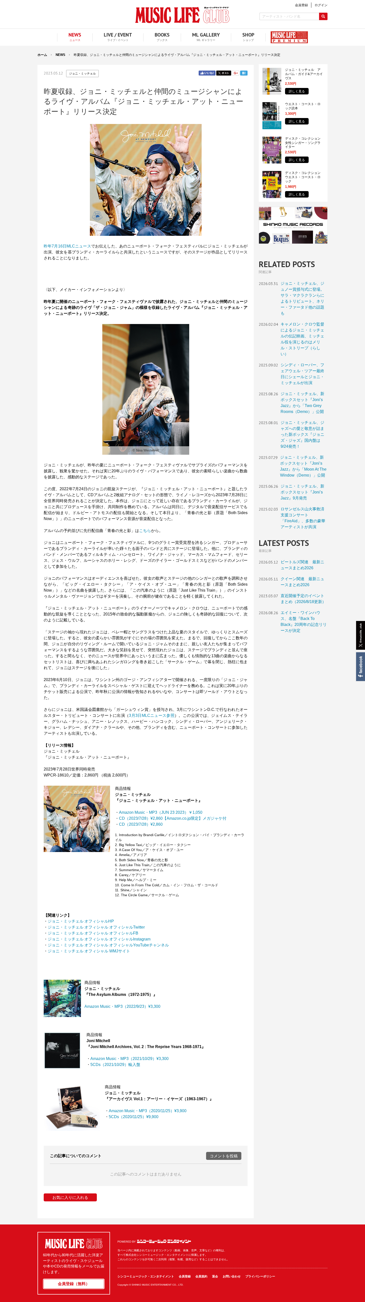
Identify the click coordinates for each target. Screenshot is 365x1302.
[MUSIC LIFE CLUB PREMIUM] (287, 37)
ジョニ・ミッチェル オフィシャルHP (81, 921)
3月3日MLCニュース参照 (152, 715)
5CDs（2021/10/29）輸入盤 (115, 1064)
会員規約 (201, 1276)
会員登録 (185, 1276)
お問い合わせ (232, 1276)
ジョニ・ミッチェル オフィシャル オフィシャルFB (93, 933)
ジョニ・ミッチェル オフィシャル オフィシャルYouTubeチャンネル (108, 945)
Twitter (223, 73)
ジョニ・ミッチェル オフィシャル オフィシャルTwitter (96, 927)
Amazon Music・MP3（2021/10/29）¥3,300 (129, 1059)
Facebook (360, 666)
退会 (215, 1276)
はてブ (244, 73)
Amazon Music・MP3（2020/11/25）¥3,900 (147, 1111)
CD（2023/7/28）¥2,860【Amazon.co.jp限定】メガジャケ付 (172, 818)
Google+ (235, 73)
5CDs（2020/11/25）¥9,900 (133, 1117)
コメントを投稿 (224, 1156)
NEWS (60, 55)
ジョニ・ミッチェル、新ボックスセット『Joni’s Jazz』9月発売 (302, 492)
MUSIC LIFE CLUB (182, 15)
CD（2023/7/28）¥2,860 (141, 824)
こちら (145, 531)
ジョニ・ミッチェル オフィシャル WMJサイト (89, 951)
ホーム (42, 55)
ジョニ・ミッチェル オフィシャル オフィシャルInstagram (99, 939)
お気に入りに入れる (70, 1197)
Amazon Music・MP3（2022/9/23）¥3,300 (122, 1006)
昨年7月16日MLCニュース (67, 246)
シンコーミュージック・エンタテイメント (164, 1241)
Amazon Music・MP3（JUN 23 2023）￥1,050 (160, 812)
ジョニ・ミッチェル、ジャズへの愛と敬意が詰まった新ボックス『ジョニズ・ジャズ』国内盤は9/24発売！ (302, 434)
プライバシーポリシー (260, 1276)
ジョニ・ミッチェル (82, 73)
